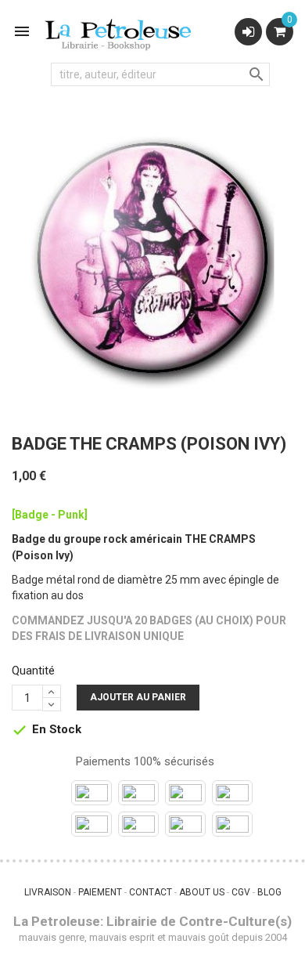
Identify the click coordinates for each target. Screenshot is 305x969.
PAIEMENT (100, 892)
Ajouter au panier (138, 697)
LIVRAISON (47, 892)
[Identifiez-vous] (248, 32)
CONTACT (150, 892)
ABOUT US (201, 892)
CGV (240, 892)
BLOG (269, 892)
